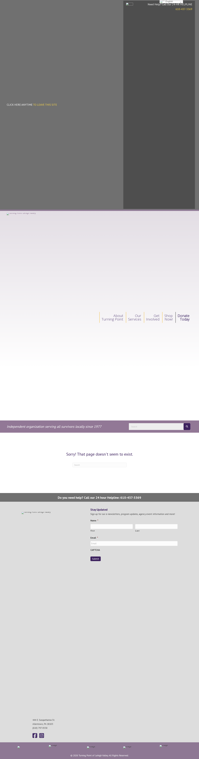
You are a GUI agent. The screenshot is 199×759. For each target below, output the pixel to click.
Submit (95, 558)
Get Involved (152, 317)
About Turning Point (112, 317)
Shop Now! (168, 317)
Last (137, 531)
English (169, 1)
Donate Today (184, 317)
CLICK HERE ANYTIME (32, 104)
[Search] (187, 426)
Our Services (134, 317)
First (93, 531)
